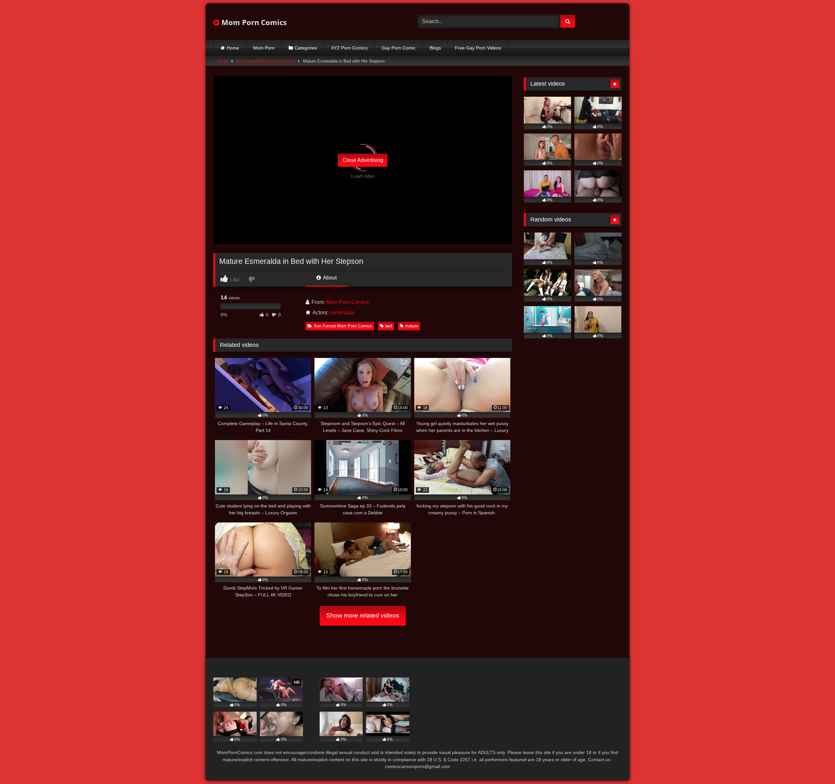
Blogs (435, 47)
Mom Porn (264, 47)
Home (233, 47)
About (329, 277)
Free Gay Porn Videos (478, 47)
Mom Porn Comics (253, 22)
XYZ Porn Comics (349, 47)
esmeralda (342, 312)
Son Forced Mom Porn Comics (265, 61)
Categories (306, 47)
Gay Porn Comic (399, 47)
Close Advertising (362, 160)
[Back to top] (815, 764)
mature (411, 325)
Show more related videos (362, 615)
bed (388, 325)
